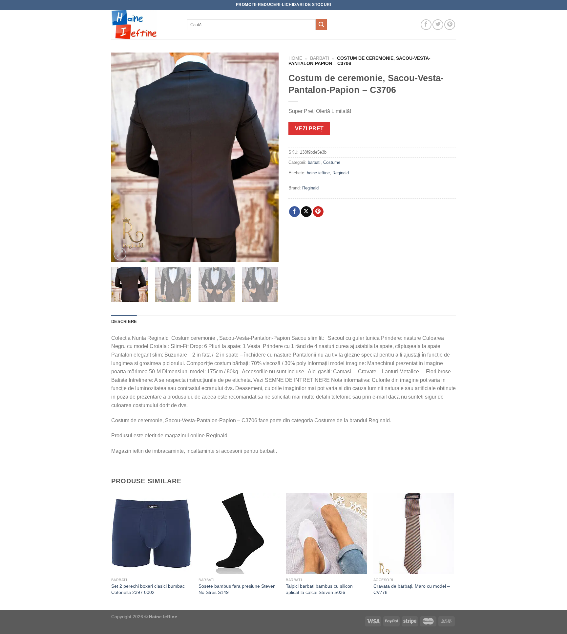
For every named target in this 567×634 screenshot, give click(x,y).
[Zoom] (120, 254)
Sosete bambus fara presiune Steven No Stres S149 (237, 589)
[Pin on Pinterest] (318, 211)
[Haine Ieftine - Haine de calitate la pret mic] (144, 24)
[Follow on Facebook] (426, 24)
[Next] (267, 157)
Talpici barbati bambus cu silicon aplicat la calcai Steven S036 (319, 589)
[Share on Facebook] (294, 211)
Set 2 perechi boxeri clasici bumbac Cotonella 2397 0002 (148, 589)
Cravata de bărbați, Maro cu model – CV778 (411, 589)
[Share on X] (306, 211)
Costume (331, 162)
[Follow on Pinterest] (449, 24)
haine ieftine (318, 172)
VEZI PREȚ (309, 128)
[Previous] (123, 157)
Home (295, 58)
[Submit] (321, 24)
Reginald (340, 172)
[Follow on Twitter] (437, 24)
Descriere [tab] (124, 321)
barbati (319, 58)
